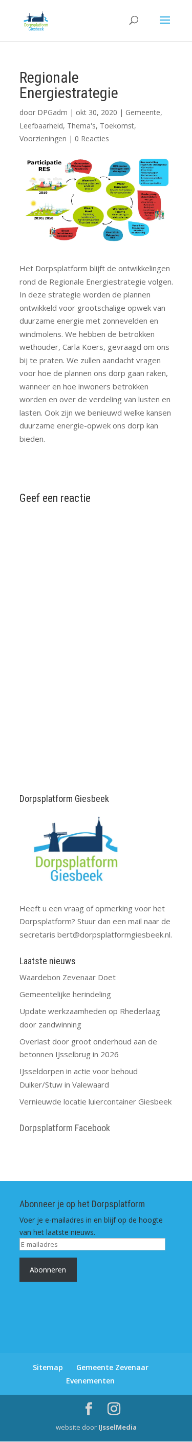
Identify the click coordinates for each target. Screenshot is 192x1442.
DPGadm (52, 112)
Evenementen (90, 1380)
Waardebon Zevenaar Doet (67, 977)
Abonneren (48, 1270)
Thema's (81, 125)
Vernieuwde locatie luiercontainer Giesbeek (95, 1101)
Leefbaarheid (41, 125)
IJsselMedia (117, 1427)
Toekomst (117, 125)
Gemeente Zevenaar (112, 1367)
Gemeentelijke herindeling (65, 994)
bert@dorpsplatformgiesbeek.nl (113, 934)
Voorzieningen (43, 138)
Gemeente (142, 112)
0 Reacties (92, 138)
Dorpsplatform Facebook (64, 1127)
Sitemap (48, 1367)
